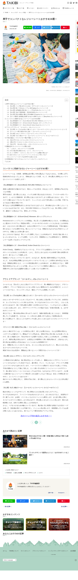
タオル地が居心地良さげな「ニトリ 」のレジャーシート (26, 150)
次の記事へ (64, 506)
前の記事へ (8, 506)
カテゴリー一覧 (9, 8)
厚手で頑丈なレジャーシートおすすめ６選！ (20, 104)
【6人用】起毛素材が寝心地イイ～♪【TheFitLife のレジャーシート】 (30, 110)
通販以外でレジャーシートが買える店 (18, 146)
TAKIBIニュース (69, 8)
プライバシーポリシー (39, 551)
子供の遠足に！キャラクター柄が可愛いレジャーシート (24, 138)
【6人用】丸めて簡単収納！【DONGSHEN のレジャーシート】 (29, 112)
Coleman (9, 472)
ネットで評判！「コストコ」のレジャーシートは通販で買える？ (29, 153)
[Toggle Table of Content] (65, 100)
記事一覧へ (51, 492)
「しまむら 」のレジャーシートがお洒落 (22, 148)
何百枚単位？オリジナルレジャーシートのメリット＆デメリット (27, 159)
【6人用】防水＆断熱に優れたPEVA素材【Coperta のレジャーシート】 (31, 114)
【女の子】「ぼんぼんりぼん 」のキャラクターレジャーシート (28, 144)
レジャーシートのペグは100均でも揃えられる (23, 157)
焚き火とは (56, 8)
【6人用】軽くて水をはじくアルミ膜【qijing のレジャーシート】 (29, 108)
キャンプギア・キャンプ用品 (18, 12)
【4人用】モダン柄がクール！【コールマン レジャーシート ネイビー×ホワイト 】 (34, 135)
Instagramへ (61, 492)
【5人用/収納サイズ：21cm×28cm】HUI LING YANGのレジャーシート (31, 121)
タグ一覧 (21, 8)
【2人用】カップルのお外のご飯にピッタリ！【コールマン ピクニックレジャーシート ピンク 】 (38, 129)
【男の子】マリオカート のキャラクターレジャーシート (26, 142)
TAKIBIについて (14, 551)
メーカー (31, 8)
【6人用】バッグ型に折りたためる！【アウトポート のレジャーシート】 (31, 106)
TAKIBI (6, 12)
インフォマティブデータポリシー (58, 551)
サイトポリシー (25, 551)
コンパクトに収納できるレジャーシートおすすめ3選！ (24, 118)
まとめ (8, 161)
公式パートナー (43, 8)
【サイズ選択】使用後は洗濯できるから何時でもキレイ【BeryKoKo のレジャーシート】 (36, 116)
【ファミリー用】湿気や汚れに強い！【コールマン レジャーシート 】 (31, 131)
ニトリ (41, 472)
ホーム (5, 551)
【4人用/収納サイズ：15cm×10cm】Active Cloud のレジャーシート (30, 125)
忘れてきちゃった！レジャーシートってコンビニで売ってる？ (28, 154)
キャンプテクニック (30, 472)
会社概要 (73, 551)
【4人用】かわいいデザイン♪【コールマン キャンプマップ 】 (28, 133)
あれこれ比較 (18, 472)
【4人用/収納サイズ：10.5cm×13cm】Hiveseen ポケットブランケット (31, 123)
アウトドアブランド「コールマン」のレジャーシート (23, 127)
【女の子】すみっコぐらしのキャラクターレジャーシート (27, 140)
